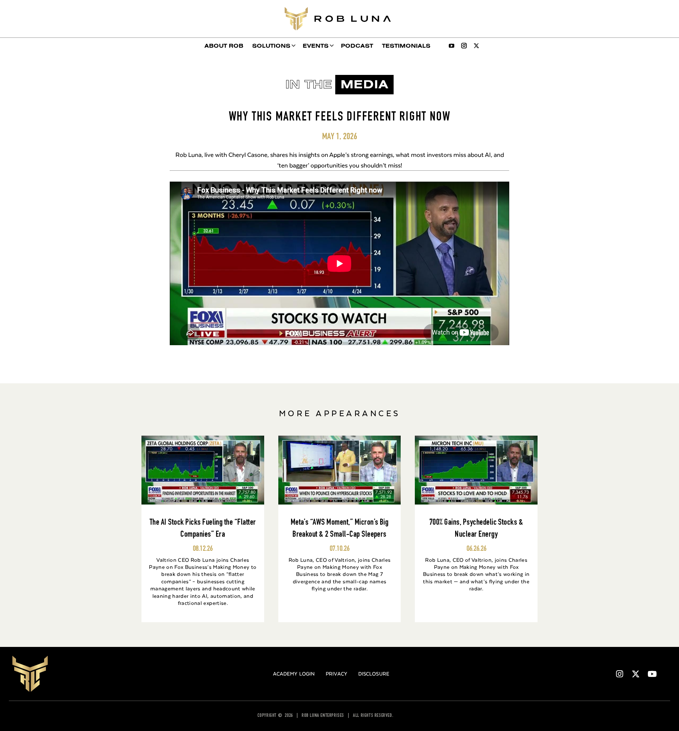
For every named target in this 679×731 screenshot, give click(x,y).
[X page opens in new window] (476, 45)
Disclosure (373, 674)
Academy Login (294, 674)
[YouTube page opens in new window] (451, 45)
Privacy (336, 674)
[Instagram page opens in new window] (464, 45)
